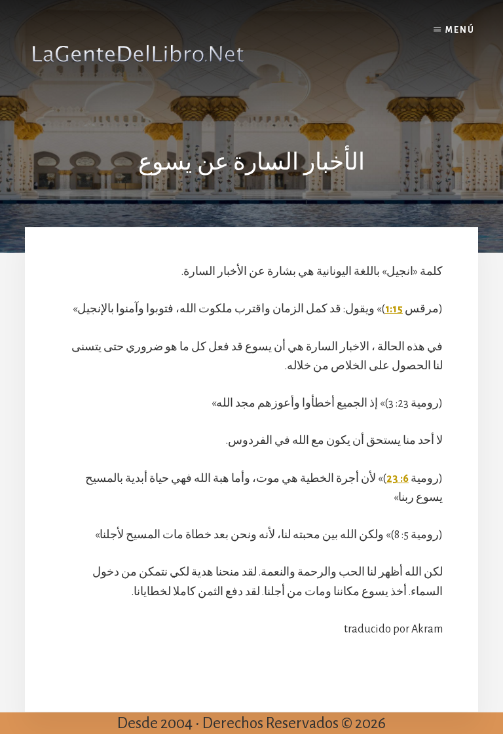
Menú (460, 30)
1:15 (394, 309)
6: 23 (397, 479)
